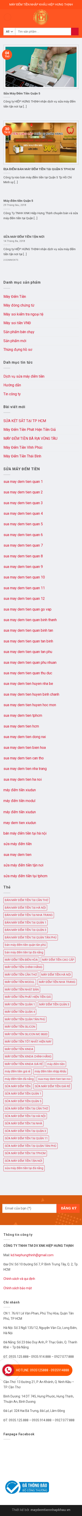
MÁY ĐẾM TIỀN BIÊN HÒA (21, 959)
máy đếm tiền (56, 1064)
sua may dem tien (17, 854)
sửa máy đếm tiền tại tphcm (25, 876)
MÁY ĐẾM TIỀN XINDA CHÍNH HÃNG (28, 1056)
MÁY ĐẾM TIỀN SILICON (20, 1026)
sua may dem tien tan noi (54, 1079)
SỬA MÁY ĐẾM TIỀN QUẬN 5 (23, 1101)
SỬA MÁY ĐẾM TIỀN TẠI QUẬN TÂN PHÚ (30, 1146)
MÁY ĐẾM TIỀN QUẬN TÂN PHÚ (25, 1019)
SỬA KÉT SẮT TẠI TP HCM (24, 421)
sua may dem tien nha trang (25, 768)
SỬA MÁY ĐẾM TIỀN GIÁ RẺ (52, 1086)
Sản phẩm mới (14, 341)
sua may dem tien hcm (21, 726)
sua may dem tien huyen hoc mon (29, 705)
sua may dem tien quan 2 (23, 492)
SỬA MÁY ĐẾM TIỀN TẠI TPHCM (25, 1153)
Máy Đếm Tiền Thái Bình (22, 456)
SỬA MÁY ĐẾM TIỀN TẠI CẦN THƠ (26, 1108)
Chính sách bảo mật (17, 1288)
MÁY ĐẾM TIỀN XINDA (19, 1049)
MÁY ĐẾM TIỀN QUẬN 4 (20, 1011)
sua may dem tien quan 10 (24, 577)
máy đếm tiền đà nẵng (19, 1079)
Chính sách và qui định (19, 1279)
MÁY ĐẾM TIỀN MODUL (20, 982)
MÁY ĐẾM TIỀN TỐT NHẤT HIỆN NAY (28, 1041)
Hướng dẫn (12, 385)
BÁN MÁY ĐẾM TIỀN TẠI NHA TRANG (29, 915)
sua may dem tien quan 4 (23, 513)
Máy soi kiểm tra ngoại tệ (23, 314)
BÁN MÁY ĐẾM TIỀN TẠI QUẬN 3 (25, 930)
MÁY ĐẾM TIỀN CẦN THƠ (21, 974)
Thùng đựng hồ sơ (17, 349)
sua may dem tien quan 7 (23, 545)
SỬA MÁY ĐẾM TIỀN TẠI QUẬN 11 (26, 1138)
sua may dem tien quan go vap (27, 609)
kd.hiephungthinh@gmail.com (32, 1255)
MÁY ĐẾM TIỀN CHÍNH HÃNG (23, 967)
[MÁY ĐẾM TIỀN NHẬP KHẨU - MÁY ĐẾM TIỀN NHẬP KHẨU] (41, 17)
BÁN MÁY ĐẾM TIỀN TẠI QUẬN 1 (25, 922)
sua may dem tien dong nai (24, 737)
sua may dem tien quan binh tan (28, 630)
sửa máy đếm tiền (17, 844)
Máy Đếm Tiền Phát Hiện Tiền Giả (29, 429)
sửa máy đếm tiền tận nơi (23, 865)
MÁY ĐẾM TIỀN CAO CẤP (58, 959)
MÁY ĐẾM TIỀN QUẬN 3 (54, 1004)
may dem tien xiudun (19, 823)
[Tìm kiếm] (75, 32)
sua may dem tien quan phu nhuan (29, 662)
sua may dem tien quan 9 (23, 566)
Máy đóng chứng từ (18, 305)
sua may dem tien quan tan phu (27, 652)
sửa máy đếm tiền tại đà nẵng (24, 1168)
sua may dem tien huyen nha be (28, 683)
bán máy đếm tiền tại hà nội (24, 833)
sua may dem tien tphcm (22, 715)
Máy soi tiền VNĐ (17, 323)
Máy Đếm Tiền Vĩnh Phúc (23, 447)
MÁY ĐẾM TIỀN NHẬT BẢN (22, 989)
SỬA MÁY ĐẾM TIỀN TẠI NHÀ (23, 1123)
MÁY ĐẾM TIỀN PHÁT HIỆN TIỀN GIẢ (28, 997)
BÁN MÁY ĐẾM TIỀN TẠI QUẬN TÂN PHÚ (30, 937)
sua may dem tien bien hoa (24, 747)
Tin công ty (12, 394)
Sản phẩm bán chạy (18, 332)
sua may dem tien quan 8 (23, 556)
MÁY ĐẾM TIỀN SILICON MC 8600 (26, 1034)
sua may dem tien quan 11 (24, 588)
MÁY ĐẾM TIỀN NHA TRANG (57, 982)
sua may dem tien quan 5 (23, 524)
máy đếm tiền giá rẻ (17, 1071)
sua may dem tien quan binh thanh (30, 620)
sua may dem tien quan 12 (24, 598)
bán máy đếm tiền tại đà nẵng (24, 952)
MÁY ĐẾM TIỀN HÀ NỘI (56, 974)
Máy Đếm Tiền (14, 296)
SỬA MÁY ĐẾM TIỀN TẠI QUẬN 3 (25, 1131)
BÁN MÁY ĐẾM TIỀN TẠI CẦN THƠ (26, 900)
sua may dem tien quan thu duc (27, 673)
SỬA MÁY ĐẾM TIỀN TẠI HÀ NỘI (25, 1116)
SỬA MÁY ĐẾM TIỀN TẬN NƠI (23, 1160)
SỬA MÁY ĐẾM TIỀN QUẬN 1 (23, 1093)
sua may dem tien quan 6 (23, 535)
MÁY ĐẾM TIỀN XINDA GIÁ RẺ (24, 1064)
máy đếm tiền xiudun (19, 790)
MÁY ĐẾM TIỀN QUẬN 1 (20, 1004)
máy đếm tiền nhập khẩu (50, 1071)
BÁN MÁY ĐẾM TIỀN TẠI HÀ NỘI (25, 907)
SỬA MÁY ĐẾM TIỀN (18, 1086)
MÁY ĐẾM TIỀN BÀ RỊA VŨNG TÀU (30, 438)
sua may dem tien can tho (23, 758)
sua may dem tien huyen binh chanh (31, 694)
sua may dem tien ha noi (22, 779)
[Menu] (7, 17)
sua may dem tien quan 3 (23, 503)
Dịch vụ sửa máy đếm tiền (23, 376)
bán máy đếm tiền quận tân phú (25, 944)
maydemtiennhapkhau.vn (50, 1510)
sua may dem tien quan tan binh (28, 641)
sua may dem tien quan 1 (23, 481)
